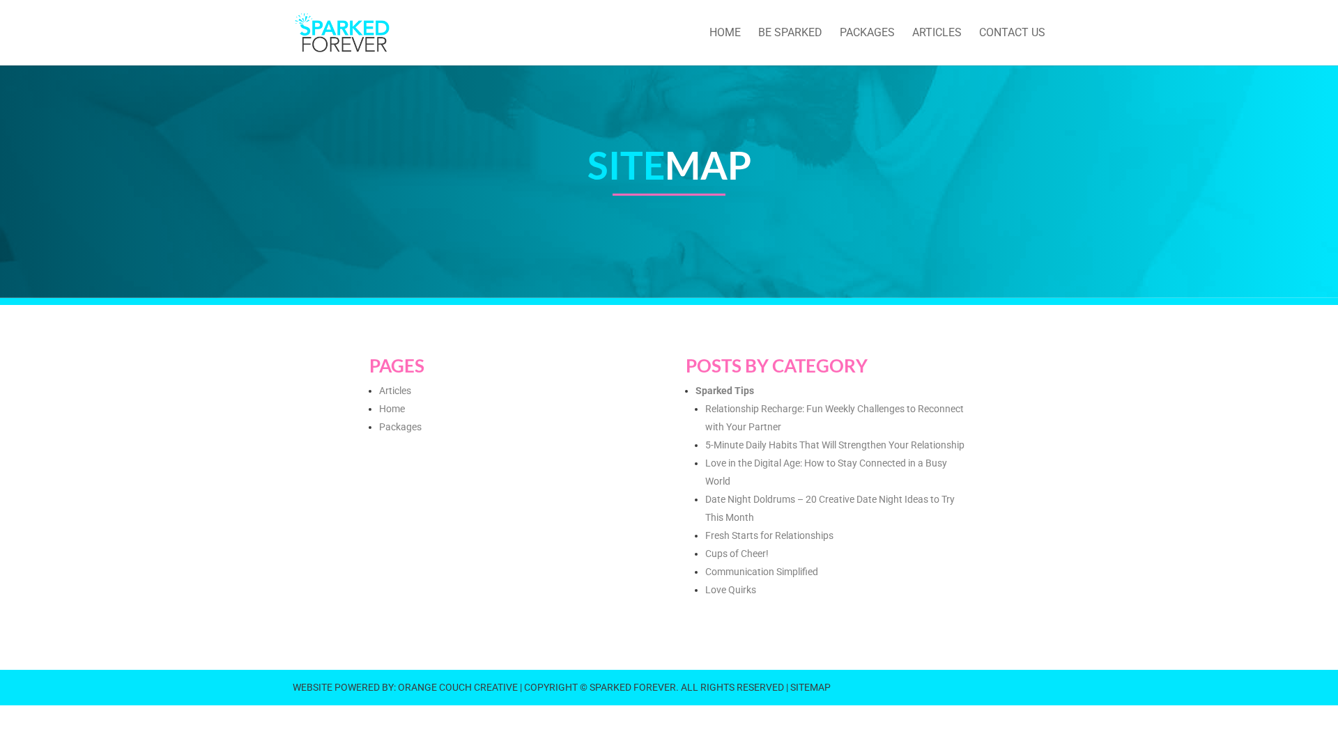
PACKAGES (867, 33)
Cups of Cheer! (737, 553)
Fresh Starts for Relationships (769, 535)
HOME (725, 33)
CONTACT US (1012, 33)
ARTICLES (937, 33)
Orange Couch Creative (458, 687)
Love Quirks (730, 589)
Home (392, 408)
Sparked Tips (724, 390)
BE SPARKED (790, 33)
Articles (395, 390)
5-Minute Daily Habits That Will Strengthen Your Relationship (834, 445)
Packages (400, 426)
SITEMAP (810, 687)
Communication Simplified (761, 571)
